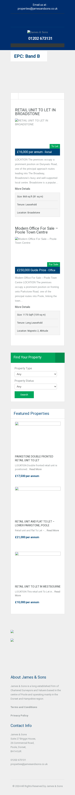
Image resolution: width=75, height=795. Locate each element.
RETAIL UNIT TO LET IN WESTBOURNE (38, 586)
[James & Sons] (37, 32)
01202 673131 (40, 38)
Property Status (24, 380)
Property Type (23, 368)
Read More (35, 469)
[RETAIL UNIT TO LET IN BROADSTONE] (37, 133)
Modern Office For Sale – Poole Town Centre (36, 230)
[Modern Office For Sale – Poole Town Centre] (37, 252)
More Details (23, 188)
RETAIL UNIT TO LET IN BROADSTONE (35, 112)
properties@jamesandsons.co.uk (38, 8)
